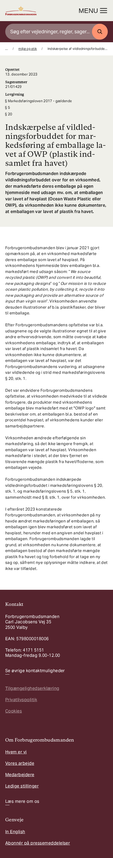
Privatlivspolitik (21, 700)
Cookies (13, 711)
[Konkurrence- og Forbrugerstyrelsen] (21, 10)
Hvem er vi (16, 752)
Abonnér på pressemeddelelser (37, 843)
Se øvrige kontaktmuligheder (35, 670)
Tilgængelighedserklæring (32, 688)
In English (15, 832)
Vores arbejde (19, 763)
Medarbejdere (19, 774)
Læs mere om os (22, 801)
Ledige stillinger (22, 786)
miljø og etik (27, 49)
